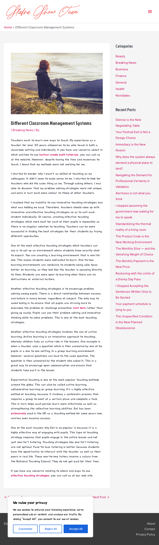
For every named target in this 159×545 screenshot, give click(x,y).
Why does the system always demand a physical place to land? (135, 162)
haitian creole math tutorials (58, 154)
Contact (149, 529)
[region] (50, 516)
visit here (79, 307)
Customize (25, 528)
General (121, 82)
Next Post (100, 497)
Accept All (75, 528)
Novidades (123, 95)
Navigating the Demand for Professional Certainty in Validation (134, 181)
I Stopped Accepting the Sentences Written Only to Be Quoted (133, 291)
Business (122, 69)
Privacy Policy (145, 534)
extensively (18, 413)
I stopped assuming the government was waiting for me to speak (135, 211)
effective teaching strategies (30, 475)
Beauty (120, 56)
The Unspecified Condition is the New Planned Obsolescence (134, 322)
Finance (121, 76)
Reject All (51, 528)
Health (120, 89)
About (151, 523)
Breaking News (23, 130)
